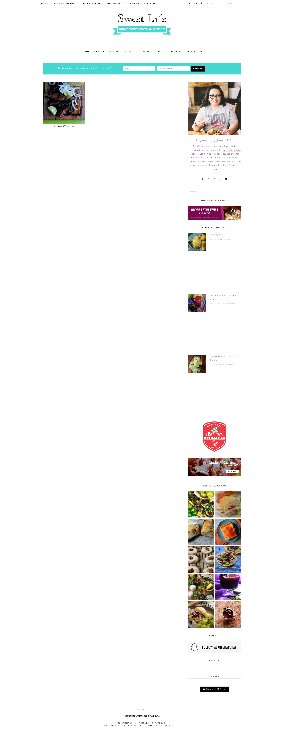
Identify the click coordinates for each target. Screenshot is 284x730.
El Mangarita (217, 234)
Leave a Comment (228, 304)
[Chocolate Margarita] (228, 614)
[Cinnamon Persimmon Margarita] (201, 559)
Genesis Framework (148, 726)
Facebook (214, 660)
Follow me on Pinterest (214, 689)
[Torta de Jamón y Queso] (228, 504)
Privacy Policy (158, 723)
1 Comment (226, 239)
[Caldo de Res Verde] (201, 587)
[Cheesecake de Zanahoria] (228, 532)
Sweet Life (143, 723)
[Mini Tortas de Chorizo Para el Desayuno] (201, 614)
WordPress (167, 726)
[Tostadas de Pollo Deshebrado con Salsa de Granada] (228, 559)
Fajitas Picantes (63, 126)
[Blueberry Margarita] (228, 587)
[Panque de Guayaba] (201, 532)
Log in (178, 726)
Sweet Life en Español (142, 24)
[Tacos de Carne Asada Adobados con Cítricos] (201, 504)
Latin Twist (205, 154)
